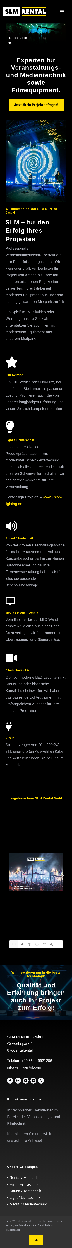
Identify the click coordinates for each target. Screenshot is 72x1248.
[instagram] (18, 1081)
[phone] (41, 1081)
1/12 (14, 944)
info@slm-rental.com (24, 1067)
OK (36, 1240)
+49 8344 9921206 (36, 1061)
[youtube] (26, 1081)
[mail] (33, 1081)
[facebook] (10, 1081)
